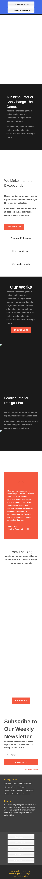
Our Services (14, 227)
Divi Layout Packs (10, 787)
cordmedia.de (20, 860)
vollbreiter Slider (16, 794)
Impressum (20, 837)
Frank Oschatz (13, 569)
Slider (7, 794)
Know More (21, 65)
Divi (20, 783)
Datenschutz (20, 843)
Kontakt (20, 849)
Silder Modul (29, 790)
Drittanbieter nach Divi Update (28, 644)
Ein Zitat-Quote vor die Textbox (19, 604)
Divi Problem (21, 787)
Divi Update (14, 656)
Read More (21, 700)
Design (15, 783)
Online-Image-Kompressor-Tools (20, 567)
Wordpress (26, 794)
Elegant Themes (10, 790)
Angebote (8, 783)
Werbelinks (19, 854)
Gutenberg (20, 790)
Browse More (21, 330)
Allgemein (32, 569)
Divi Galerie (27, 783)
